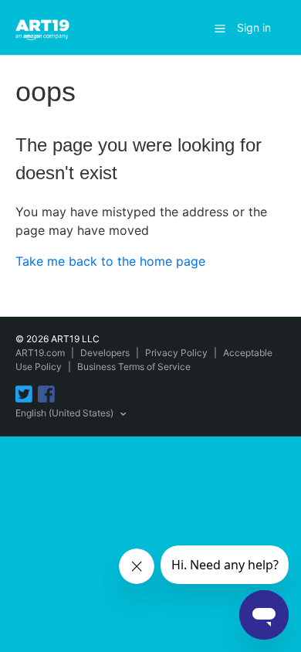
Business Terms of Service (134, 366)
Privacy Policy (176, 352)
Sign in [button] (254, 27)
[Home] (44, 26)
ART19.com (40, 352)
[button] (220, 28)
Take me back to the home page (110, 261)
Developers (105, 352)
